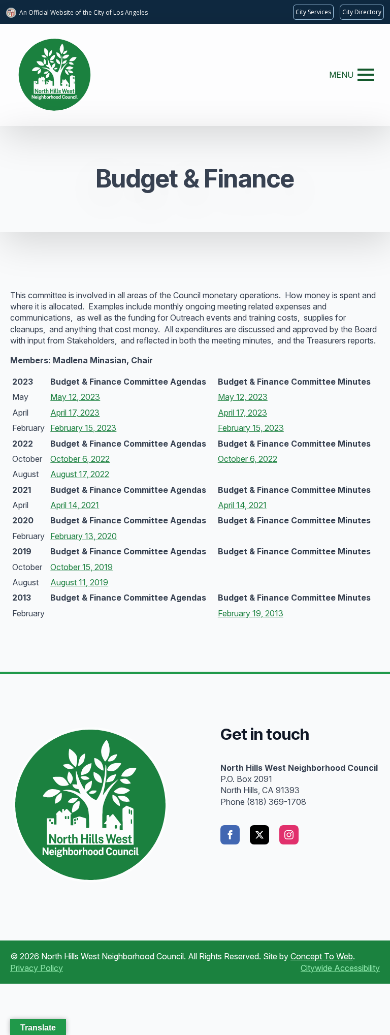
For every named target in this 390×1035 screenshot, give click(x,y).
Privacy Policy (36, 968)
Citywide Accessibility (340, 968)
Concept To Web (321, 956)
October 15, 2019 (81, 567)
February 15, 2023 (83, 428)
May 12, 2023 (75, 397)
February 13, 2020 (83, 536)
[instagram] (289, 834)
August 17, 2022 (79, 474)
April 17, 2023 (75, 412)
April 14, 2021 (74, 505)
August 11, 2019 (79, 582)
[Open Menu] (366, 75)
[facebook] (230, 834)
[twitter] (259, 834)
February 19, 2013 (250, 613)
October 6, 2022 (80, 459)
